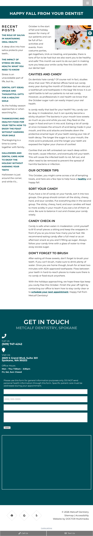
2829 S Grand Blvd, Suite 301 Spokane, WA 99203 (20, 359)
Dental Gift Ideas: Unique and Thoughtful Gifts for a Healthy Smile (13, 94)
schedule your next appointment (49, 292)
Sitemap (69, 515)
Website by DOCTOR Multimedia (71, 519)
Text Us (71, 533)
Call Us (24, 533)
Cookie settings (46, 528)
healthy (82, 179)
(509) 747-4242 (12, 344)
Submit (7, 427)
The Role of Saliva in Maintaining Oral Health (13, 38)
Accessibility (82, 515)
